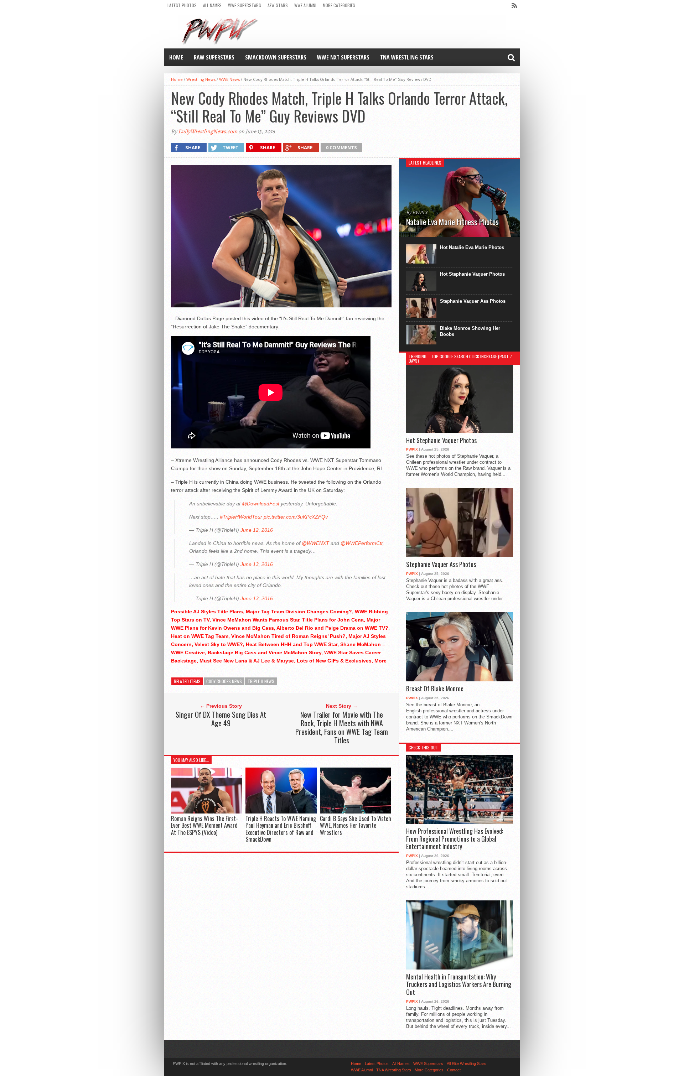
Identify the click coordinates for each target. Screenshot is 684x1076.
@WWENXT (315, 543)
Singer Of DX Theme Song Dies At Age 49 (221, 718)
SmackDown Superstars (275, 57)
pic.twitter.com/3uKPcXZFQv (296, 517)
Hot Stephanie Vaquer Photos (472, 274)
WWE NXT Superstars (343, 57)
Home (176, 57)
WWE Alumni (305, 5)
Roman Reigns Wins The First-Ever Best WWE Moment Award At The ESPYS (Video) (204, 825)
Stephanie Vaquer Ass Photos (473, 301)
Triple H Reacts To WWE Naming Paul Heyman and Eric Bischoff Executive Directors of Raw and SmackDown (280, 828)
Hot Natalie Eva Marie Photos (472, 247)
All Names (212, 5)
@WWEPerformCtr (362, 543)
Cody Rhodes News (224, 681)
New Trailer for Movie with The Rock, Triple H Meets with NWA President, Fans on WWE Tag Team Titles (341, 727)
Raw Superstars (214, 57)
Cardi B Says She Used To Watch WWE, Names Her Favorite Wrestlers (355, 825)
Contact (454, 1070)
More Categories (339, 5)
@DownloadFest (260, 503)
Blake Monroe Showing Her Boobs (470, 331)
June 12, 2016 (256, 530)
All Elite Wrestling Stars (466, 1063)
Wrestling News (201, 79)
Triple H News (261, 681)
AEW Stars (278, 5)
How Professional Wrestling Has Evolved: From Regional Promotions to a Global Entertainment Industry (454, 839)
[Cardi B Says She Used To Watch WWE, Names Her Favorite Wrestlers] (355, 812)
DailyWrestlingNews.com (207, 131)
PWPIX (412, 449)
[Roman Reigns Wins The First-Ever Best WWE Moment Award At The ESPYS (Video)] (206, 812)
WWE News (229, 79)
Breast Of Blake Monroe (434, 689)
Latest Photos (182, 5)
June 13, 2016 (256, 564)
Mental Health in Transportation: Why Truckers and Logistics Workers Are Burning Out (458, 984)
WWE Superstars (244, 5)
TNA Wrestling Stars (407, 57)
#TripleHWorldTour (241, 517)
